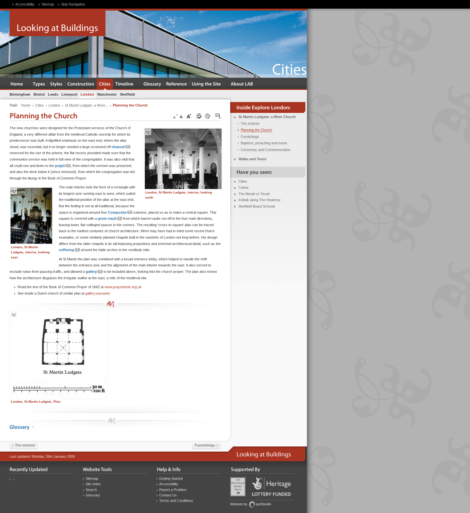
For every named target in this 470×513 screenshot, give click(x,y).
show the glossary (33, 427)
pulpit (60, 166)
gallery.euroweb (97, 293)
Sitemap (48, 4)
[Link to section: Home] (16, 84)
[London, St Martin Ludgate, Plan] (58, 354)
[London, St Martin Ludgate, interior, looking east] (31, 216)
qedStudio (263, 504)
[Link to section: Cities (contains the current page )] (105, 84)
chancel (118, 147)
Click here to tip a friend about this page (218, 116)
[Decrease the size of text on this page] (175, 116)
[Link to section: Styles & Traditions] (56, 84)
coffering (66, 250)
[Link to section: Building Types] (39, 84)
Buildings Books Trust (238, 486)
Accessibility (25, 4)
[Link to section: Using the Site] (206, 84)
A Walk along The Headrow (259, 200)
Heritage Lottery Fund (271, 486)
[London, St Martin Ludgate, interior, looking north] (183, 159)
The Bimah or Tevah (254, 194)
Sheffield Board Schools (257, 206)
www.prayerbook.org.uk (123, 287)
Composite (117, 212)
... (13, 478)
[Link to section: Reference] (176, 84)
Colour (244, 187)
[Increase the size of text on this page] (188, 116)
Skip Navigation (73, 4)
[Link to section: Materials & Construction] (81, 84)
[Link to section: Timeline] (124, 84)
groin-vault (107, 218)
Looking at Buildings (58, 23)
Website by (238, 504)
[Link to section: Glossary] (152, 84)
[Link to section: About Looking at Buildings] (242, 84)
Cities (243, 181)
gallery (91, 271)
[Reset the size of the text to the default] (182, 116)
